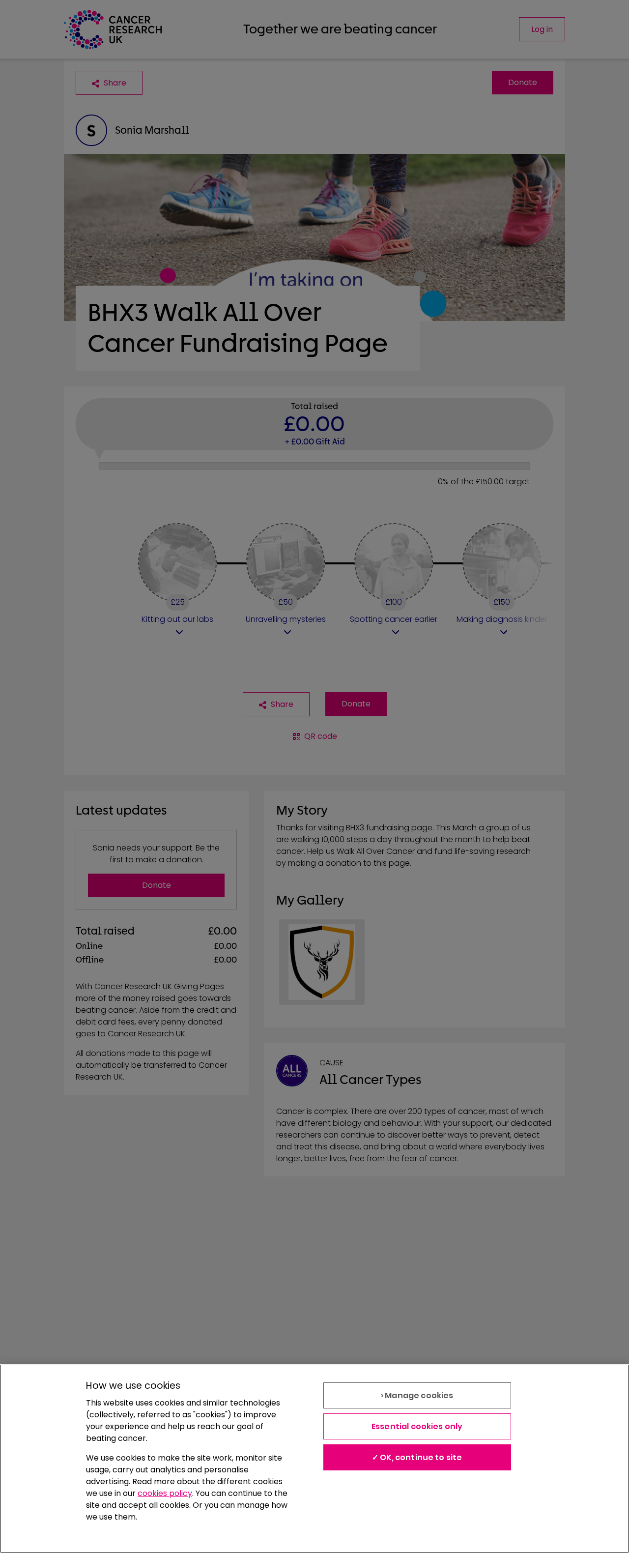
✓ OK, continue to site (417, 1457)
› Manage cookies (417, 1395)
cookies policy (165, 1493)
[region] (314, 1458)
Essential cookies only (417, 1426)
